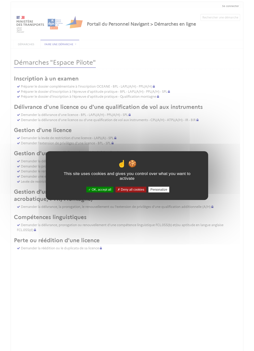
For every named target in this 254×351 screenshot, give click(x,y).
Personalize (158, 189)
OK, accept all (101, 189)
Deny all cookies (132, 189)
